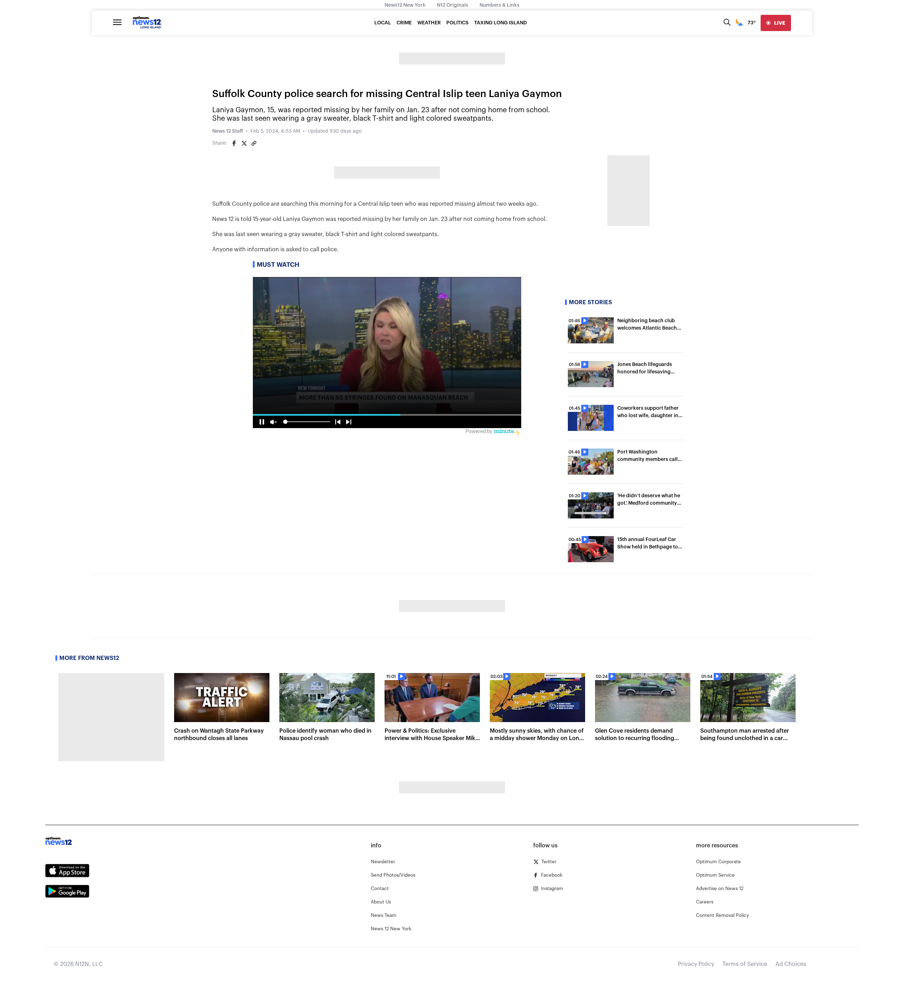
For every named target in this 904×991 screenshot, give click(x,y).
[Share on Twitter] (244, 143)
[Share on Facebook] (234, 143)
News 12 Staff (227, 131)
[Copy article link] (254, 143)
